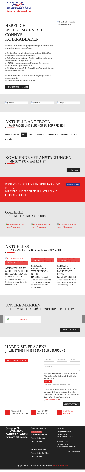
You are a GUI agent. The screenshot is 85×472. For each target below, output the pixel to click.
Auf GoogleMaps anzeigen (16, 360)
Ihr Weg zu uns (73, 184)
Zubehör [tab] (8, 139)
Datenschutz (56, 466)
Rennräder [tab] (39, 135)
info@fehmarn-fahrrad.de (67, 447)
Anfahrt (25, 87)
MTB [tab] (30, 135)
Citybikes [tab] (64, 135)
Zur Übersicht (73, 170)
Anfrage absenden (71, 404)
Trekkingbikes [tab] (52, 135)
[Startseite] (19, 6)
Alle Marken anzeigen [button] (70, 330)
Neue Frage (48, 381)
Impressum (65, 466)
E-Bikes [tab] (74, 135)
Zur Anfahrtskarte (74, 452)
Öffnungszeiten (12, 87)
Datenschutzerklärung (52, 399)
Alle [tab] (24, 135)
